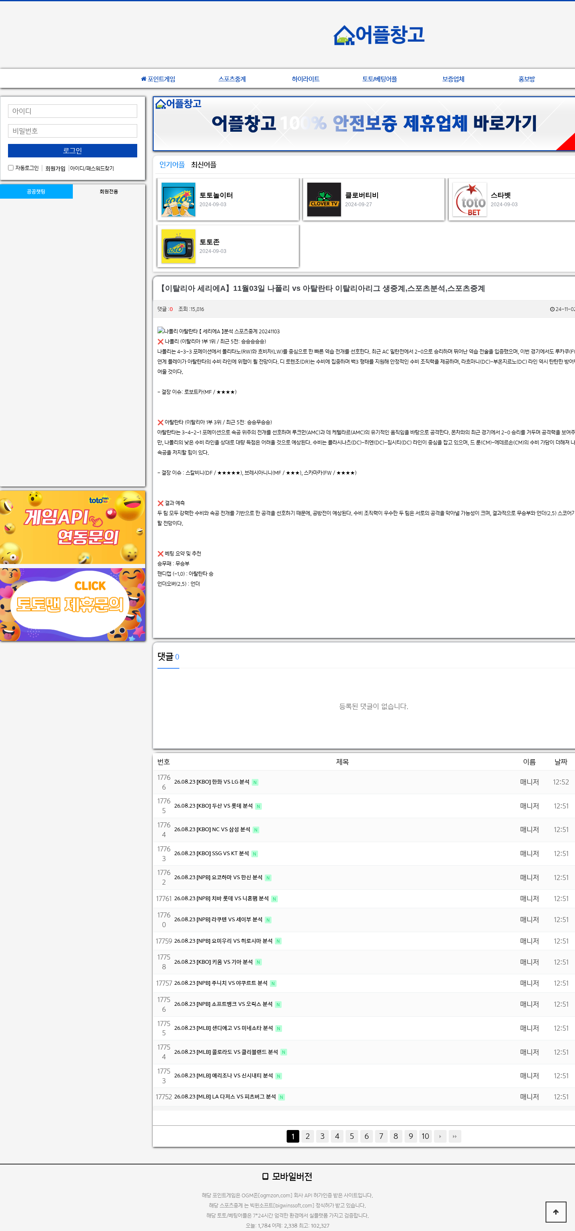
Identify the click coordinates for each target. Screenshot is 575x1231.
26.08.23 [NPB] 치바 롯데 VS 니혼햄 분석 (222, 898)
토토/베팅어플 (379, 79)
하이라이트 (305, 79)
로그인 (72, 150)
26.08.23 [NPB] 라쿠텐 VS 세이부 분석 (219, 919)
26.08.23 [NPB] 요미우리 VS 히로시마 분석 (224, 940)
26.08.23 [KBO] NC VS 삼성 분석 (213, 829)
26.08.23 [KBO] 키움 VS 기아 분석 (214, 961)
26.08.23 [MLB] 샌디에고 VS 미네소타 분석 (224, 1028)
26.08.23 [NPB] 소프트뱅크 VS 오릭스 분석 (224, 1004)
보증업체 (453, 79)
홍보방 (527, 79)
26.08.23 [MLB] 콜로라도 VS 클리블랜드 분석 (227, 1052)
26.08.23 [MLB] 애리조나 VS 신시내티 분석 (224, 1075)
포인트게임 (161, 79)
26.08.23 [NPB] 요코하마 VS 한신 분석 (219, 877)
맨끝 (455, 1136)
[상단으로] (556, 1212)
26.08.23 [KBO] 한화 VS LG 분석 (212, 781)
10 (425, 1136)
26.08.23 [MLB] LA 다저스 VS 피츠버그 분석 (225, 1096)
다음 (440, 1136)
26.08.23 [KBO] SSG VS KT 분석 (212, 853)
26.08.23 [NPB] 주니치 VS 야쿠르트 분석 (221, 982)
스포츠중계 (232, 79)
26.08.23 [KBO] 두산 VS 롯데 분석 (214, 805)
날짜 (561, 762)
